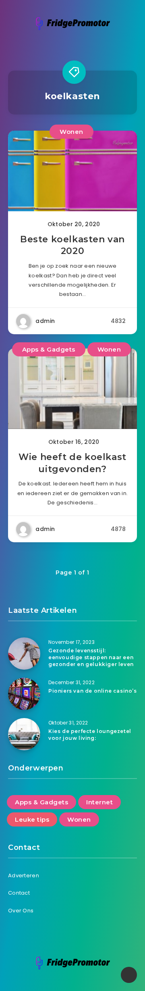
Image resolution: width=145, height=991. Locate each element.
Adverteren (23, 875)
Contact (19, 893)
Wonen (71, 131)
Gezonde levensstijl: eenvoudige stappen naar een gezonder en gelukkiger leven (91, 657)
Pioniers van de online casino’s (92, 691)
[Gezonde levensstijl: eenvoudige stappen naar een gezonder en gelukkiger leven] (24, 653)
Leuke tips (32, 819)
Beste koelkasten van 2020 (72, 245)
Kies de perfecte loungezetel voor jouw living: (89, 734)
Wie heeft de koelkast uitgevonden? (72, 463)
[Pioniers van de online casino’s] (24, 694)
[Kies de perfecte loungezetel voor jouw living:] (24, 734)
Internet (99, 802)
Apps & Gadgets (48, 349)
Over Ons (20, 910)
